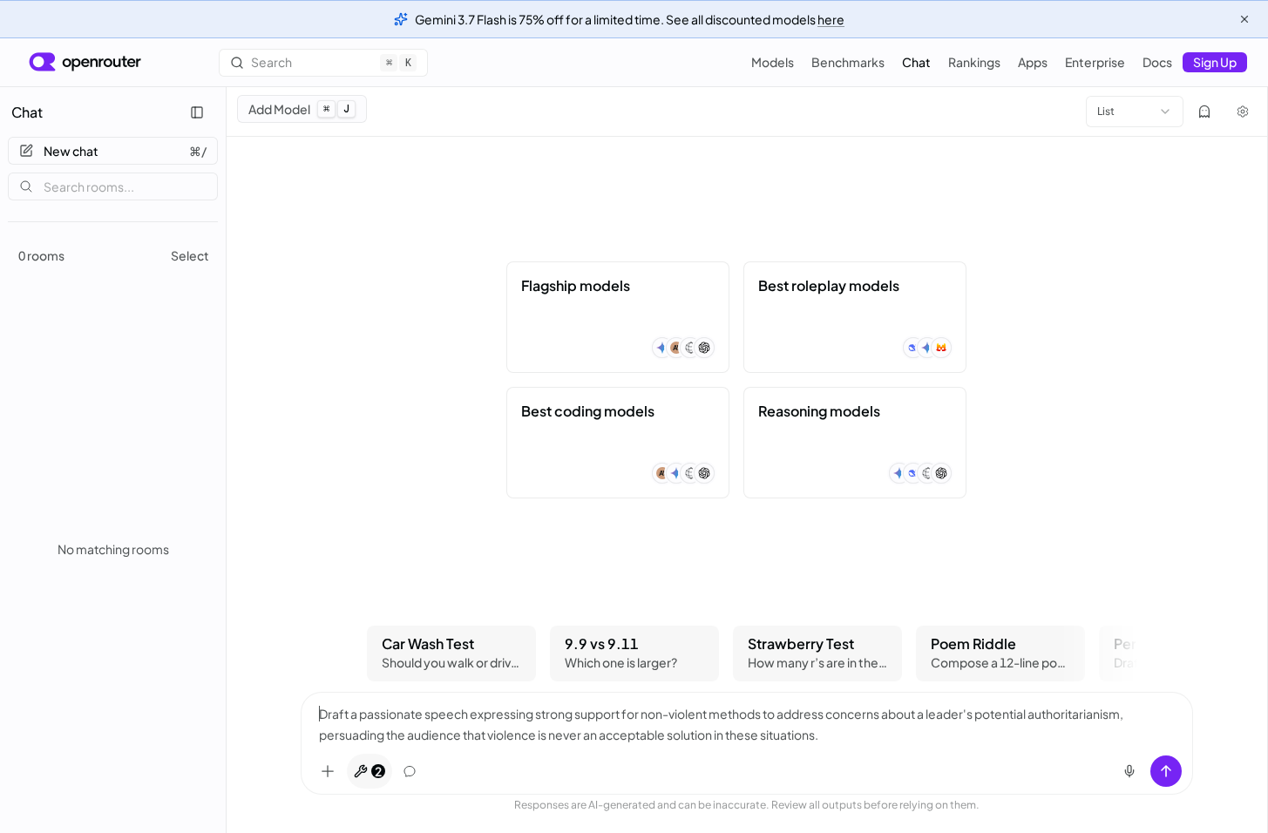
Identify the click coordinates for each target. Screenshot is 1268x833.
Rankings (974, 62)
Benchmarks (848, 62)
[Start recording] (1129, 771)
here (830, 19)
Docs (1157, 62)
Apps (1033, 62)
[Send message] (1166, 771)
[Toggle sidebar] (197, 112)
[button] (617, 317)
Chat (916, 62)
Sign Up (1215, 62)
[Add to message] (327, 771)
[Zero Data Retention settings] (1204, 111)
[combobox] (1134, 111)
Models (772, 62)
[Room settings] (1242, 111)
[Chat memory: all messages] (410, 771)
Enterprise (1095, 62)
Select (190, 255)
